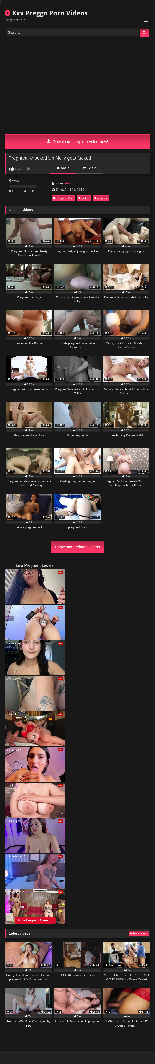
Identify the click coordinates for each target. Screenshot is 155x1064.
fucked (85, 198)
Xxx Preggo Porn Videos (49, 12)
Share (91, 168)
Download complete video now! (79, 141)
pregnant (102, 198)
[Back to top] (142, 1053)
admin (68, 183)
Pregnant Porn (65, 198)
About (64, 168)
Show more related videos (77, 547)
